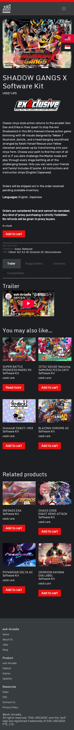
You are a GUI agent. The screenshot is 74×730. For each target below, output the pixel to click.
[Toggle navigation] (64, 8)
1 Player (12, 252)
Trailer (11, 263)
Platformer (27, 249)
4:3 (23, 252)
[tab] (11, 263)
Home (6, 634)
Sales (6, 692)
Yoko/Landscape (53, 252)
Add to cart (14, 234)
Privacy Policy (10, 707)
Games (6, 673)
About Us (8, 639)
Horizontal (35, 252)
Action (18, 249)
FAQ (5, 697)
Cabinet (7, 668)
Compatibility (15, 273)
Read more (13, 387)
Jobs (5, 644)
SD (42, 252)
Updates (7, 678)
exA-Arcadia (10, 663)
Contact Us (9, 702)
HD (27, 252)
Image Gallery (34, 263)
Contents (59, 263)
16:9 (19, 252)
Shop (5, 649)
